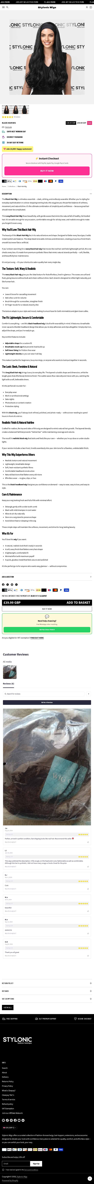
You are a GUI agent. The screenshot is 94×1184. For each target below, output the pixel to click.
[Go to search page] (7, 7)
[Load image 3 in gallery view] (24, 109)
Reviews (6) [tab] (8, 684)
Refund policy (7, 1104)
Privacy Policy (7, 1086)
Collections (11, 186)
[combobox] (88, 693)
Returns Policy (7, 1081)
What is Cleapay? (8, 1090)
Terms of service (8, 1099)
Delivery (5, 1077)
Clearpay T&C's (8, 1095)
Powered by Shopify (10, 1180)
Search (5, 1068)
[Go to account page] (87, 7)
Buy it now (47, 609)
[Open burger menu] (3, 7)
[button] (7, 7)
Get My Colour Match (47, 629)
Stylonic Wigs (22, 1176)
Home (4, 186)
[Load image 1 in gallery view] (6, 109)
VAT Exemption (8, 1108)
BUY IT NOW (47, 171)
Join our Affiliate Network (12, 1113)
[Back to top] (90, 1178)
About (4, 1072)
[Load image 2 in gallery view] (15, 109)
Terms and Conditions (31, 1170)
